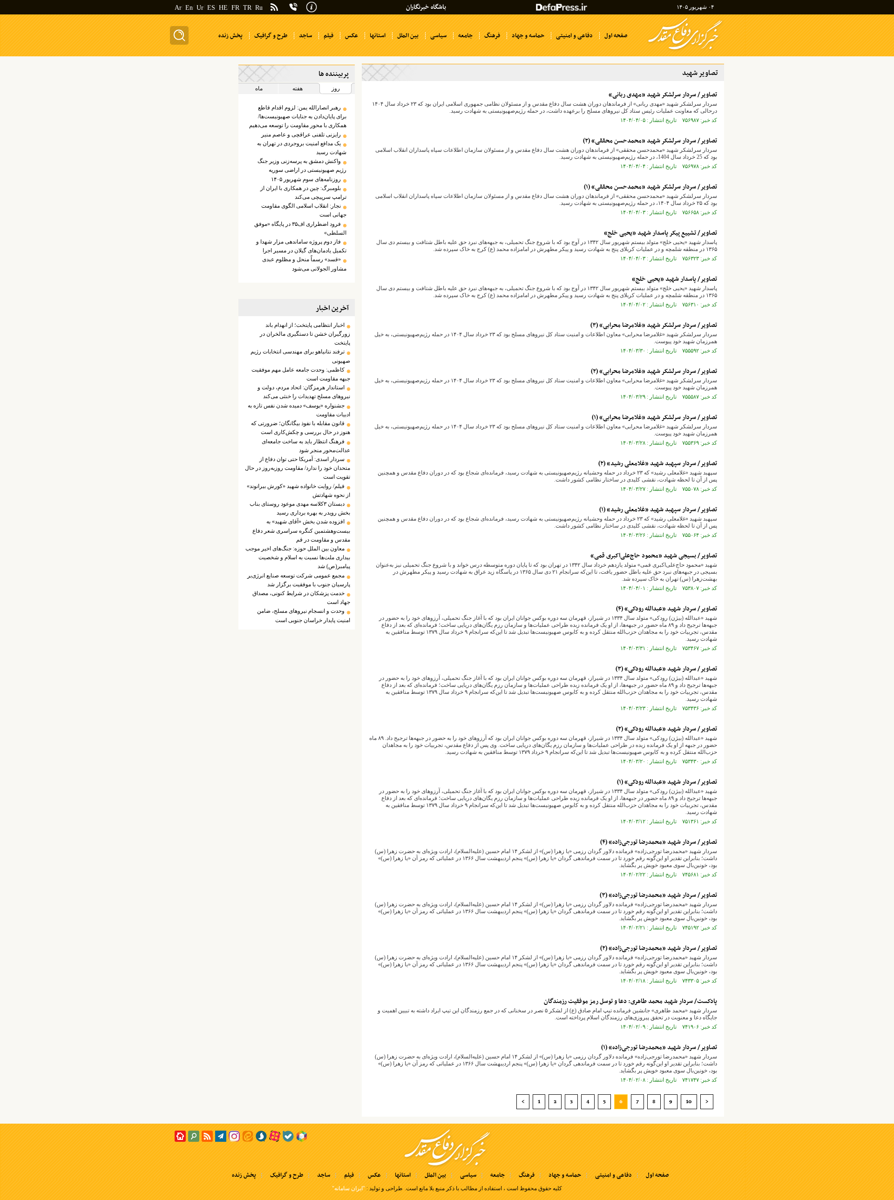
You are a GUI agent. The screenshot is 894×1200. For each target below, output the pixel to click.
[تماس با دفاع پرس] (293, 7)
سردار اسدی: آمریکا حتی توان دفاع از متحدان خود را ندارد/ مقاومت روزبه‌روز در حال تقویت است (297, 468)
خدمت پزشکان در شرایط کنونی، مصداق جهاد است (301, 597)
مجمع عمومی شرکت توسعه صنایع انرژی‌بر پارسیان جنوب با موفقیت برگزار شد (298, 580)
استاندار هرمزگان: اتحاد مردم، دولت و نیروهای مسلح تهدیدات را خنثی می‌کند (303, 392)
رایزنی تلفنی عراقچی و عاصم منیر (301, 134)
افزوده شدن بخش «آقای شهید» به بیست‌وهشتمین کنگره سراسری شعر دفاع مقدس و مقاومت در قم (301, 530)
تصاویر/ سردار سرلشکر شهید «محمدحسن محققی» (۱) (650, 187)
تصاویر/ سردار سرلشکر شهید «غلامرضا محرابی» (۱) (654, 417)
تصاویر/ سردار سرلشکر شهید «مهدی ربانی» (663, 94)
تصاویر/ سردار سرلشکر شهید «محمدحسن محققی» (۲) (650, 141)
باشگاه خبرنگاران (426, 7)
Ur (199, 7)
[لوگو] (685, 50)
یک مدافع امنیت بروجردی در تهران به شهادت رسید (301, 148)
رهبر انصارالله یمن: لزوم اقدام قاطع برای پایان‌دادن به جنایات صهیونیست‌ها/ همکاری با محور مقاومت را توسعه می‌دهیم (297, 116)
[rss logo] (274, 8)
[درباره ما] (311, 6)
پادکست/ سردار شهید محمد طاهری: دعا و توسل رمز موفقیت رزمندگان (630, 1001)
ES (211, 7)
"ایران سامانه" (348, 1188)
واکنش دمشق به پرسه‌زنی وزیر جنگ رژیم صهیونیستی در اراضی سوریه (301, 165)
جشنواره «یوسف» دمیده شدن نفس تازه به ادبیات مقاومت (299, 410)
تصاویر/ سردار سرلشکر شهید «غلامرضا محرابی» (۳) (653, 325)
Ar (178, 7)
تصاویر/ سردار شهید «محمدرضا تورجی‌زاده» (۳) (658, 895)
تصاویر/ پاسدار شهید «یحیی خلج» (674, 279)
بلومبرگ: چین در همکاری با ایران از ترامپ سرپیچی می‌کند (303, 192)
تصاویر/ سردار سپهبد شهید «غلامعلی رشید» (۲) (657, 463)
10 (689, 1101)
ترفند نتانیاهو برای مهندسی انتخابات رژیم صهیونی (300, 356)
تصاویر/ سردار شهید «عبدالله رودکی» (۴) (666, 608)
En (189, 7)
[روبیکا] (301, 1136)
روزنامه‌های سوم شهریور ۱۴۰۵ (306, 179)
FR (235, 7)
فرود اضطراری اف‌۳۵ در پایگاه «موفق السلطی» (300, 228)
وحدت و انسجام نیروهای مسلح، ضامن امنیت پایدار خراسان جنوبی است (303, 615)
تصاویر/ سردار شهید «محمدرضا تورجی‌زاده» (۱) (659, 1047)
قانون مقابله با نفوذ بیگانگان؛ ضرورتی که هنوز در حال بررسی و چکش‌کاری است (300, 427)
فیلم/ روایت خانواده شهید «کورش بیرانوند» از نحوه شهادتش (298, 490)
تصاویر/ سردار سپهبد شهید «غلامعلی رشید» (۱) (658, 509)
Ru (259, 7)
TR (247, 7)
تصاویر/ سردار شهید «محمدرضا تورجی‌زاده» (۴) (658, 842)
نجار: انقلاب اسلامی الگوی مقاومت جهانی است (303, 210)
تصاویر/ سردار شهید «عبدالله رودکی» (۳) (666, 669)
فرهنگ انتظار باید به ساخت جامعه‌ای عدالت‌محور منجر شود (306, 446)
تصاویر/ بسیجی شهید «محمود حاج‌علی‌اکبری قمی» (653, 555)
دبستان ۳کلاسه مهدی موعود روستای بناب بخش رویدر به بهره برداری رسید (300, 508)
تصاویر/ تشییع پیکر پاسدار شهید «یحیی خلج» (660, 233)
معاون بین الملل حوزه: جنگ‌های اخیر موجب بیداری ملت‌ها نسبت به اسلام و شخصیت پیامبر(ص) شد (297, 557)
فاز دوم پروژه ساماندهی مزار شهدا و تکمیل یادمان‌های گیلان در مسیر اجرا (301, 246)
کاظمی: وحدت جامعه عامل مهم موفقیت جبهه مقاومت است (300, 374)
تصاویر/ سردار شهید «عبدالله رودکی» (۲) (666, 729)
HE (223, 7)
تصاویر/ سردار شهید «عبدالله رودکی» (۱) (667, 782)
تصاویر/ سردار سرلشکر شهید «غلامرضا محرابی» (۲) (654, 371)
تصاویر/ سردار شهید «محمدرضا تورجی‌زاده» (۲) (658, 948)
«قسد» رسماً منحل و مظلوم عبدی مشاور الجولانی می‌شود (304, 263)
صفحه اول (657, 1175)
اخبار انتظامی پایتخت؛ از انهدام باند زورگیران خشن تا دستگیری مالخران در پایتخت (305, 334)
